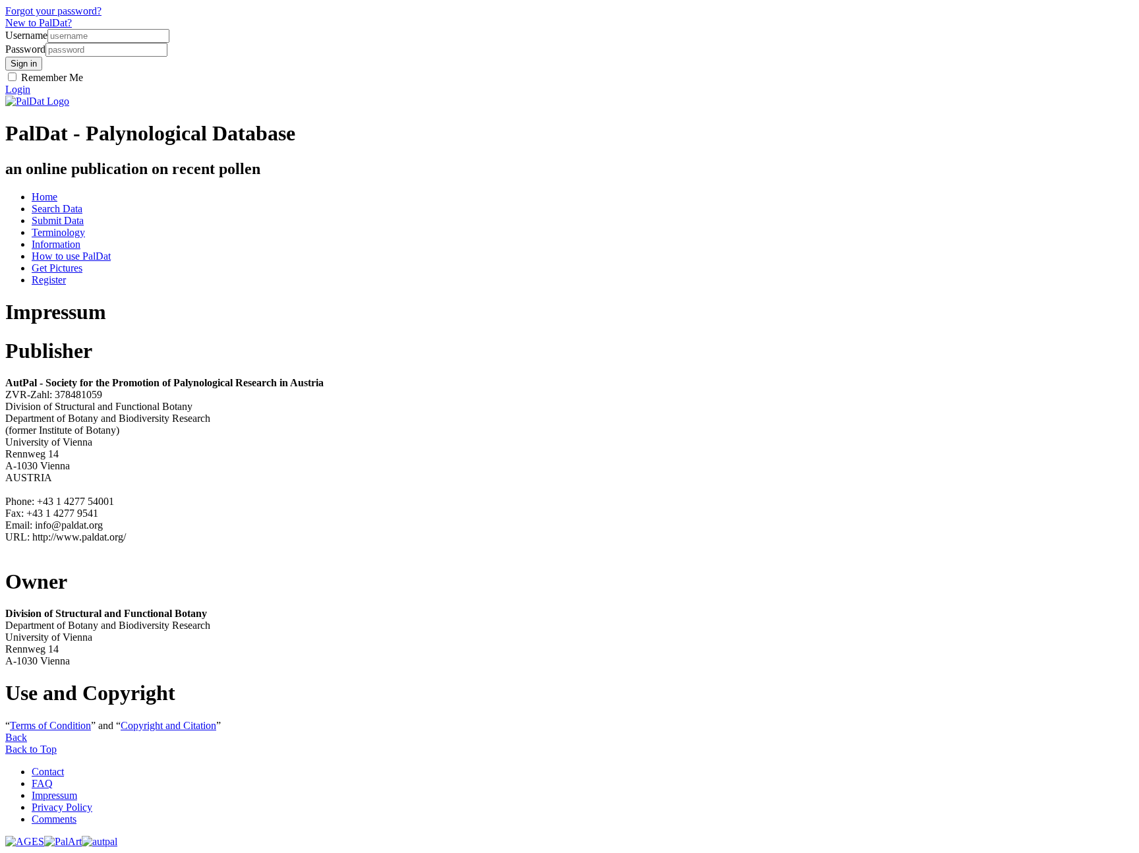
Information (56, 244)
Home (44, 196)
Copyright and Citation (168, 725)
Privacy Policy (62, 807)
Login (17, 89)
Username (26, 35)
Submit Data (58, 220)
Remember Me (50, 77)
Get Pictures (57, 268)
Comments (54, 819)
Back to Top (31, 749)
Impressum (54, 795)
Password (25, 49)
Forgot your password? (53, 10)
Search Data (57, 208)
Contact (48, 771)
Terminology (58, 232)
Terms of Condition (50, 725)
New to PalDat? (38, 22)
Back (16, 737)
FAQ (42, 783)
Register (49, 279)
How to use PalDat (71, 256)
